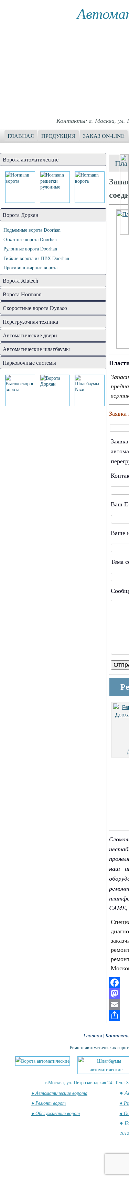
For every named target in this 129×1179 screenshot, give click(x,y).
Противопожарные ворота (30, 267)
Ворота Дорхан (21, 214)
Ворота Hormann (22, 294)
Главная (21, 135)
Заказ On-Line (104, 135)
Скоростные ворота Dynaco (35, 307)
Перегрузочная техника (30, 321)
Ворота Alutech (20, 280)
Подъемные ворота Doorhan (32, 229)
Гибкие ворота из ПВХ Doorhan (36, 258)
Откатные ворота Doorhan (30, 239)
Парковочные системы (29, 362)
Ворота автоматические (30, 159)
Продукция (58, 135)
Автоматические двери (30, 335)
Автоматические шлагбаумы (36, 348)
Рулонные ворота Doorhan (30, 248)
